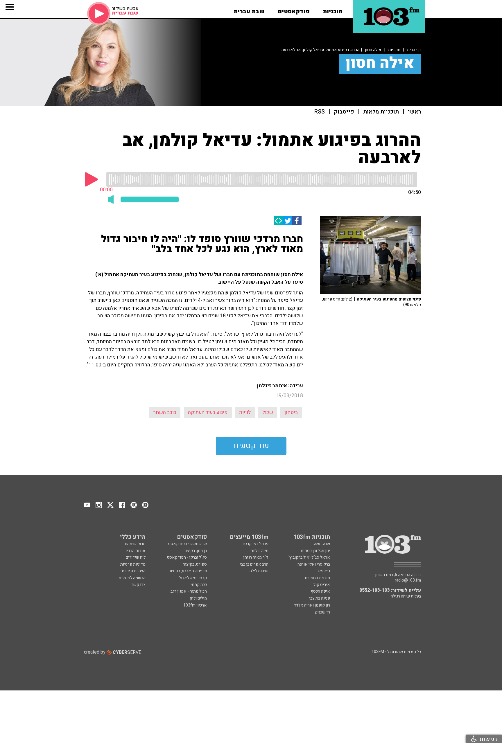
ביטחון (291, 412)
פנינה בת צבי (319, 598)
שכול (267, 412)
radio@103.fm (408, 580)
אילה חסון (373, 50)
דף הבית (414, 50)
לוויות (245, 412)
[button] (333, 9)
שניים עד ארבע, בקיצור (188, 571)
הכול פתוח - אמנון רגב (189, 591)
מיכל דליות (259, 550)
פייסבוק (344, 112)
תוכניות (394, 50)
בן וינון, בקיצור (195, 550)
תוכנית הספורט (317, 578)
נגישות (487, 738)
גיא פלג (323, 571)
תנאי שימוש (135, 543)
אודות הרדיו (136, 550)
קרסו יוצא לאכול (193, 578)
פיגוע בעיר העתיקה (208, 412)
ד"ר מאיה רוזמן (255, 557)
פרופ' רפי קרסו (255, 543)
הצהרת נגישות (134, 571)
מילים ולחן (198, 598)
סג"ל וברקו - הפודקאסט (187, 557)
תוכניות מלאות (381, 112)
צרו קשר (138, 584)
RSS (319, 112)
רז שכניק (322, 612)
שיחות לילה (259, 571)
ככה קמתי (199, 584)
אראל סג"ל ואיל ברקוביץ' (309, 557)
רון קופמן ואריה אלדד (312, 605)
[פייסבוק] (297, 220)
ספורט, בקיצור (195, 564)
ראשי (414, 112)
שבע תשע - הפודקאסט (187, 543)
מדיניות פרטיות (133, 564)
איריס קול (321, 584)
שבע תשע (321, 543)
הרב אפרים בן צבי (254, 564)
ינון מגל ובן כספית (315, 550)
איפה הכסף (320, 591)
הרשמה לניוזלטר (132, 578)
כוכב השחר (164, 412)
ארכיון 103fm (195, 605)
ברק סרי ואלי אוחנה (313, 564)
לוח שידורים (136, 557)
